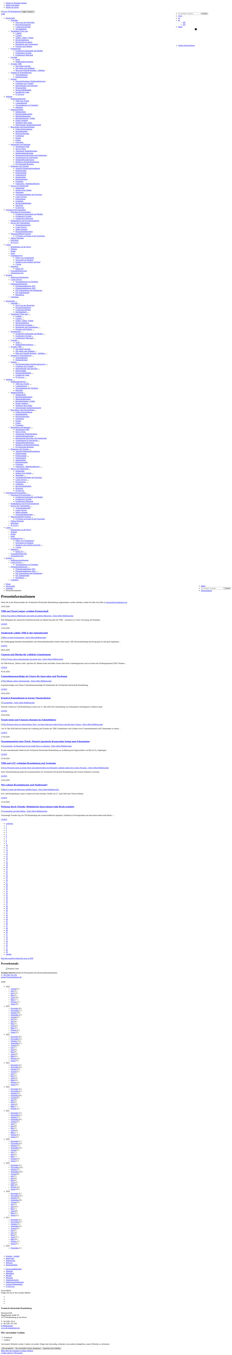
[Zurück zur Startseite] (11, 11)
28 (7, 885)
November (15, 1011)
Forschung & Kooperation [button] (16, 210)
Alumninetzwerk (17, 273)
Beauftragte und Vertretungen (26, 44)
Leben (8, 528)
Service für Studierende (20, 469)
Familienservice (17, 538)
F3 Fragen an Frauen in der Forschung (30, 236)
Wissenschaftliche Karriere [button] (21, 234)
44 (7, 919)
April (13, 997)
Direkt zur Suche (12, 7)
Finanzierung (20, 199)
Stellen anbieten (21, 229)
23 (7, 874)
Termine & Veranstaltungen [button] (21, 73)
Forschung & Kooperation (16, 493)
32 (7, 893)
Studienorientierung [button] (18, 99)
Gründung (19, 201)
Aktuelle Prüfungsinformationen (27, 168)
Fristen (18, 140)
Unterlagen (19, 136)
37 (7, 904)
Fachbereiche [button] (16, 49)
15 (7, 856)
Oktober (14, 1013)
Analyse (7, 1340)
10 (7, 845)
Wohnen (14, 249)
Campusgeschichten (23, 27)
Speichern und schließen (51, 1348)
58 (7, 950)
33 (7, 895)
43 (7, 917)
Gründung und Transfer (24, 83)
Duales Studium (21, 120)
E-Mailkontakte (7, 1326)
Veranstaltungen (21, 75)
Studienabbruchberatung (24, 160)
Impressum (10, 1258)
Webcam (9, 1263)
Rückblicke (19, 295)
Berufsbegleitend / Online (25, 118)
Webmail (9, 1271)
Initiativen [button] (14, 266)
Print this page (6, 958)
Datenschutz (10, 1261)
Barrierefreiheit (11, 1265)
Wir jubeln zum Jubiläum (25, 68)
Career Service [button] (16, 279)
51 (7, 935)
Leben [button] (8, 245)
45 (7, 922)
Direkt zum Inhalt (12, 5)
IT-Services (19, 208)
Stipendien (19, 192)
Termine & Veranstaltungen (21, 355)
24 (7, 876)
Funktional (8, 1337)
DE (184, 22)
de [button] (179, 20)
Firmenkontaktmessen (19, 567)
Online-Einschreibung (23, 129)
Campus (18, 35)
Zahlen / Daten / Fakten (24, 38)
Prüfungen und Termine (20, 449)
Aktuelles (14, 303)
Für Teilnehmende (22, 293)
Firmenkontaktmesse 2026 (25, 288)
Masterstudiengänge (23, 116)
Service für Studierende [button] (20, 186)
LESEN (4, 624)
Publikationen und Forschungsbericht (25, 221)
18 (7, 863)
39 (7, 908)
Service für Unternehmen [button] (20, 223)
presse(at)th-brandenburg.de (116, 602)
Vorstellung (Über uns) (19, 314)
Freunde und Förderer (23, 46)
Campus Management (14, 1284)
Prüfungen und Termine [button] (20, 166)
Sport (13, 253)
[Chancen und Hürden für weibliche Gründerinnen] (32, 659)
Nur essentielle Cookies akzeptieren (28, 1348)
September (15, 1015)
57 (7, 948)
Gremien (14, 340)
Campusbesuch (21, 103)
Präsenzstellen (20, 88)
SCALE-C (15, 242)
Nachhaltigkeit (21, 29)
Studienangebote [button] (17, 110)
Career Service (21, 197)
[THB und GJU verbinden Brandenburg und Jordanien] (55, 768)
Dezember (15, 1008)
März (13, 1000)
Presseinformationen (23, 25)
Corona (18, 264)
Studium (9, 379)
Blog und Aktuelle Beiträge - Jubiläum (30, 70)
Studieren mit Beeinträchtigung (27, 162)
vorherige (9, 824)
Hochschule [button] (10, 18)
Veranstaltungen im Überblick (26, 105)
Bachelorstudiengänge (23, 114)
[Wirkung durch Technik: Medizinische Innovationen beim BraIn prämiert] (24, 811)
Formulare (19, 142)
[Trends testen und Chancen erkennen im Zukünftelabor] (52, 724)
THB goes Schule (22, 101)
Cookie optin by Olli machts (11, 1353)
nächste (8, 954)
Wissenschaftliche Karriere (21, 517)
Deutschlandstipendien (24, 232)
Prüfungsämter (21, 173)
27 (7, 882)
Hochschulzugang (22, 134)
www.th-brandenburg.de (10, 1328)
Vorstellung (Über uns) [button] (19, 31)
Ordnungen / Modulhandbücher (27, 184)
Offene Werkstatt (17, 238)
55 (7, 943)
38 (7, 906)
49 (7, 930)
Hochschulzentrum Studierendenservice (30, 81)
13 (7, 852)
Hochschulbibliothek (23, 90)
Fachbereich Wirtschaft (24, 55)
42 (7, 915)
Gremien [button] (14, 57)
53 (7, 939)
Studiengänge (20, 112)
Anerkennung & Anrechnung (26, 157)
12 (7, 850)
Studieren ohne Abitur (23, 123)
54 (7, 941)
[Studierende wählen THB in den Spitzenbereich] (23, 638)
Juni (12, 993)
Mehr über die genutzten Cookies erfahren (17, 1351)
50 (7, 932)
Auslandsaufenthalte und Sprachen (28, 195)
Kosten (18, 138)
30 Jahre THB (16, 347)
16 (7, 858)
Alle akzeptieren (7, 1348)
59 (7, 952)
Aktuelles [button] (14, 20)
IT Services (19, 94)
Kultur (13, 251)
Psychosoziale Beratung (24, 164)
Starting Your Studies (23, 190)
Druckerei (19, 205)
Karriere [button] (9, 275)
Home (8, 584)
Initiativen (14, 549)
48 (7, 928)
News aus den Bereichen (24, 22)
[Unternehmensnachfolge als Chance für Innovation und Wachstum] (26, 681)
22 (7, 871)
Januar (13, 1004)
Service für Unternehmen (20, 506)
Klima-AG (19, 269)
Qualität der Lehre (22, 92)
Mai (12, 995)
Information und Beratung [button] (20, 144)
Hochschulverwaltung (23, 42)
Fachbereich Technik (23, 53)
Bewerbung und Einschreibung (22, 410)
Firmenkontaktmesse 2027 (25, 286)
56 (7, 946)
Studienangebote (17, 392)
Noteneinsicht (20, 175)
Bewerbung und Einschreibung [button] (22, 127)
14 (7, 854)
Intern (180, 27)
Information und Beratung (20, 427)
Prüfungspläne (20, 171)
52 (7, 937)
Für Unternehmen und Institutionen (28, 290)
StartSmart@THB (22, 147)
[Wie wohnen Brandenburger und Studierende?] (30, 790)
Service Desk (20, 149)
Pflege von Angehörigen (24, 258)
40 (7, 911)
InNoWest (14, 240)
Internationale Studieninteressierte (28, 125)
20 (7, 867)
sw (179, 18)
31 (7, 891)
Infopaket (19, 107)
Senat (17, 59)
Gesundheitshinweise (19, 271)
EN (184, 25)
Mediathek (10, 1273)
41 (7, 913)
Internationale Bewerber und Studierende (31, 155)
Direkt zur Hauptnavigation (16, 3)
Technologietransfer (23, 225)
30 (7, 889)
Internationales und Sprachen (26, 86)
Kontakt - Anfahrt (12, 1256)
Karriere (9, 558)
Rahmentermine (21, 77)
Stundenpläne (20, 177)
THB (3, 14)
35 (7, 900)
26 (7, 880)
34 (7, 898)
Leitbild (18, 33)
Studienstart (19, 188)
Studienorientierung (18, 382)
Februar (14, 1002)
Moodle (9, 1276)
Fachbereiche (16, 331)
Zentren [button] (14, 79)
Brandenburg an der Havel (21, 247)
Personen (9, 1278)
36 (7, 902)
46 (7, 924)
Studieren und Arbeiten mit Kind (27, 262)
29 (7, 887)
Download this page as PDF (22, 958)
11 (7, 847)
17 (7, 861)
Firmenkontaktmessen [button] (19, 284)
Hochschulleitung (22, 40)
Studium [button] (9, 96)
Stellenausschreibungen (20, 277)
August (14, 989)
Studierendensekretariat (24, 153)
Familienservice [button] (17, 255)
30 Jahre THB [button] (16, 64)
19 (7, 865)
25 (7, 878)
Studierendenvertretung (24, 62)
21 (7, 869)
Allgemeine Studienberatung (26, 151)
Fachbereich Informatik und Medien (29, 51)
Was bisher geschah (22, 66)
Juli (12, 991)
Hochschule (10, 301)
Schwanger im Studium (24, 260)
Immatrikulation (21, 131)
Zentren (14, 362)
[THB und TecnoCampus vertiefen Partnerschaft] (37, 616)
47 (7, 926)
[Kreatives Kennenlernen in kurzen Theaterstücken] (18, 703)
